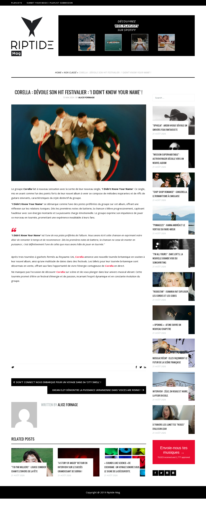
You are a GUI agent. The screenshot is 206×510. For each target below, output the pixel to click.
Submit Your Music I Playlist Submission (50, 3)
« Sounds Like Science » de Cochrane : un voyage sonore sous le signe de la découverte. (121, 467)
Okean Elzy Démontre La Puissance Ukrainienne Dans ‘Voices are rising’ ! (96, 390)
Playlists (16, 3)
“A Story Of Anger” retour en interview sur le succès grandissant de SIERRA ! (72, 467)
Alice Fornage (86, 97)
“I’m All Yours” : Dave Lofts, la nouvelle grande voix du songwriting (168, 258)
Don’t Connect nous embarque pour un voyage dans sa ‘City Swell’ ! (58, 382)
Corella (79, 256)
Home (58, 72)
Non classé (70, 72)
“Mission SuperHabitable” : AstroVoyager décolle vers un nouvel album (168, 158)
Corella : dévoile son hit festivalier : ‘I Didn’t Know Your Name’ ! (78, 92)
